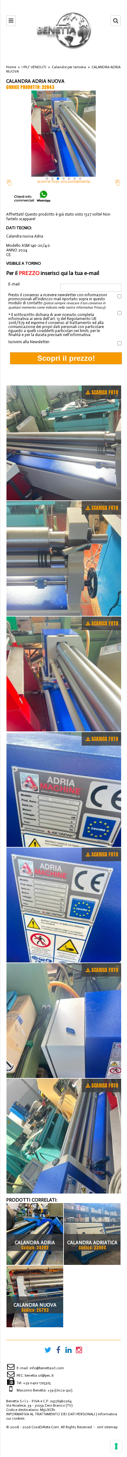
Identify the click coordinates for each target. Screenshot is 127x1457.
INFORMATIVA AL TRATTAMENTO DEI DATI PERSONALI (50, 1414)
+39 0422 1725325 (37, 1383)
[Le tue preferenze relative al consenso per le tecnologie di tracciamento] (116, 1446)
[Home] (63, 29)
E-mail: (14, 284)
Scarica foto (104, 392)
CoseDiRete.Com (45, 1427)
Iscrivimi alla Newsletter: (29, 342)
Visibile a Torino (23, 263)
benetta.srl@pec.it (39, 1375)
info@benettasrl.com (47, 1368)
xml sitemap (107, 1427)
